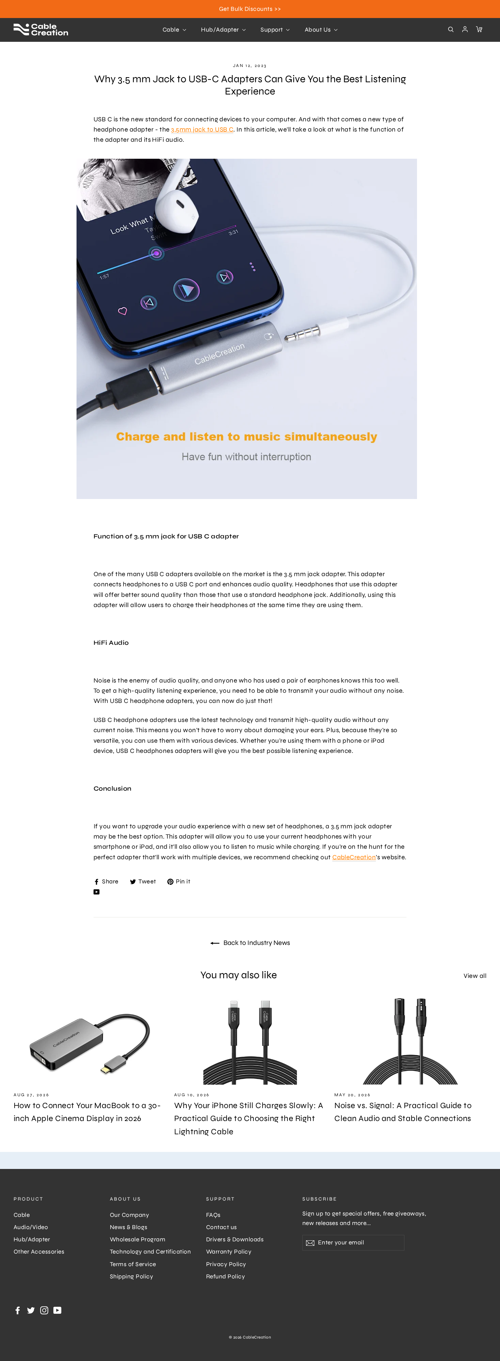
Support (272, 29)
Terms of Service (133, 1264)
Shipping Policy (131, 1276)
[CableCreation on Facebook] (18, 1310)
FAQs (213, 1215)
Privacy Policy (226, 1264)
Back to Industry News (256, 942)
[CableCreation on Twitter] (31, 1310)
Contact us (221, 1227)
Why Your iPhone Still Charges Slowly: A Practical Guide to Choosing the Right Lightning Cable (248, 1119)
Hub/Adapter (220, 29)
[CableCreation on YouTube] (97, 891)
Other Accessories (39, 1251)
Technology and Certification (150, 1251)
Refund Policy (225, 1276)
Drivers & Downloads (235, 1239)
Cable (172, 29)
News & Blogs (129, 1227)
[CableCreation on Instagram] (44, 1310)
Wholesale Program (137, 1239)
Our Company (129, 1215)
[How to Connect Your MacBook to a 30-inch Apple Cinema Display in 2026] (90, 1041)
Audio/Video (31, 1227)
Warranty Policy (228, 1251)
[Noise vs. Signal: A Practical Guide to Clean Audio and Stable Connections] (410, 1041)
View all (475, 976)
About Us (318, 29)
